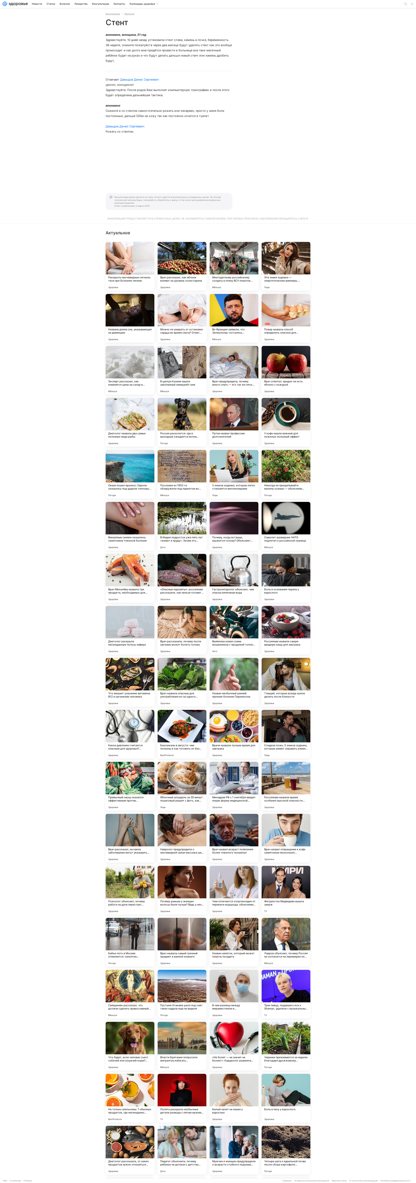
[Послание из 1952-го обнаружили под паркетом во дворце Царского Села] (182, 474)
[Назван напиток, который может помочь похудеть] (234, 942)
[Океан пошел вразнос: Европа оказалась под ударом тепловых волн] (130, 474)
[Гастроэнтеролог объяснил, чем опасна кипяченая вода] (234, 578)
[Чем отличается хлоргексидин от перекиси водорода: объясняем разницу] (234, 890)
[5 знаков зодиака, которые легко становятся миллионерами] (234, 474)
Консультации (113, 14)
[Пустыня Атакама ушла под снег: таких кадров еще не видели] (182, 994)
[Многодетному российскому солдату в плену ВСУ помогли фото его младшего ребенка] (234, 266)
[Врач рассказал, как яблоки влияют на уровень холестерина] (182, 266)
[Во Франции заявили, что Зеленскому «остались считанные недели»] (234, 318)
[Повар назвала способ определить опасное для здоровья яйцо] (286, 318)
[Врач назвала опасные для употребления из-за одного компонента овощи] (182, 682)
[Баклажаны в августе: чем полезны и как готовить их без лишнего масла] (182, 734)
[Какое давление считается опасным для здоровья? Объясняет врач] (130, 734)
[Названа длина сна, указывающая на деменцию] (130, 318)
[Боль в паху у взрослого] (286, 1098)
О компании (15, 1180)
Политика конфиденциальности (395, 1180)
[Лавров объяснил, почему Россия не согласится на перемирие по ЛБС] (286, 942)
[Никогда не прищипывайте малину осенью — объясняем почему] (286, 474)
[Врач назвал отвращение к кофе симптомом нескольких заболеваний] (286, 838)
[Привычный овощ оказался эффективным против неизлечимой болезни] (130, 786)
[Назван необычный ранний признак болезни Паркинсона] (234, 682)
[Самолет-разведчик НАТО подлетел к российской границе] (286, 526)
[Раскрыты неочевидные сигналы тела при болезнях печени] (130, 266)
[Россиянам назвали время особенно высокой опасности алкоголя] (286, 786)
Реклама (28, 1180)
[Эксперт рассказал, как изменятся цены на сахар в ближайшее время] (130, 370)
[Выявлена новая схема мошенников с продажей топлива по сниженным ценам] (234, 630)
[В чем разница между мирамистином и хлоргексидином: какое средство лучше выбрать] (234, 994)
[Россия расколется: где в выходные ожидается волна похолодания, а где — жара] (182, 422)
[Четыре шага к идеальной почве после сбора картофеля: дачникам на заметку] (286, 1150)
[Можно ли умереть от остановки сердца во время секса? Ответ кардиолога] (182, 318)
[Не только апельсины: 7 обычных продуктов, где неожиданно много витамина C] (130, 1098)
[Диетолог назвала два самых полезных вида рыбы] (130, 422)
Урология (129, 14)
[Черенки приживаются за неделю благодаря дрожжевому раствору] (286, 1046)
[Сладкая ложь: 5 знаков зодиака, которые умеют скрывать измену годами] (286, 734)
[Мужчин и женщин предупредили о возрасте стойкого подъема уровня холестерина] (234, 1150)
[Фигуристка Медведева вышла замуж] (286, 890)
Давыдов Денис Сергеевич (139, 79)
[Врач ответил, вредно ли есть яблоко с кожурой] (286, 370)
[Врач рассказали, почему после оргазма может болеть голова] (182, 630)
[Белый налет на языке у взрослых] (234, 1098)
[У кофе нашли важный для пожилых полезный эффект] (286, 422)
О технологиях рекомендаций (363, 1180)
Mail (5, 1180)
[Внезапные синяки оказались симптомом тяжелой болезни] (130, 526)
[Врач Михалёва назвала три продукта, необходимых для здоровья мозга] (130, 578)
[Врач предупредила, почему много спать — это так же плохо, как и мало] (234, 370)
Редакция (287, 1180)
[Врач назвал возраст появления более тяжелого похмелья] (234, 838)
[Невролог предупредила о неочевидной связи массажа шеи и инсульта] (182, 838)
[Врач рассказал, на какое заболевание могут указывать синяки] (130, 838)
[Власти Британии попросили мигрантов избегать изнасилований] (182, 1046)
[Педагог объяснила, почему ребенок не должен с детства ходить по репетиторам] (182, 1150)
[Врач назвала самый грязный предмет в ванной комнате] (182, 942)
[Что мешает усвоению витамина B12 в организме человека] (130, 682)
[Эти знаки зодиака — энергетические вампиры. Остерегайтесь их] (286, 266)
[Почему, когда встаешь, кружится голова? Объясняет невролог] (234, 526)
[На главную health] (17, 4)
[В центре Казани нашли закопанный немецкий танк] (182, 370)
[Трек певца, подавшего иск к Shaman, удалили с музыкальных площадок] (286, 994)
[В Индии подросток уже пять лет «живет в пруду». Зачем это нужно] (182, 526)
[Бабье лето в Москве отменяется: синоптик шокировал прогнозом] (130, 942)
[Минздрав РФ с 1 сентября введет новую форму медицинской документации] (234, 786)
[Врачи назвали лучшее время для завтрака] (234, 734)
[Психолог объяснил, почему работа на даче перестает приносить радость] (130, 890)
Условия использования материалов (311, 1180)
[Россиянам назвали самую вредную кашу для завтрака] (286, 630)
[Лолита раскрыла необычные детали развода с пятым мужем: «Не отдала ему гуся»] (182, 1098)
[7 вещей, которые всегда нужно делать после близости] (286, 682)
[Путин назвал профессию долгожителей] (234, 422)
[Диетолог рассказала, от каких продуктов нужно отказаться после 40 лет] (130, 1150)
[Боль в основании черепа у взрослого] (286, 578)
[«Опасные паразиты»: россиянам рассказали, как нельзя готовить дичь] (182, 578)
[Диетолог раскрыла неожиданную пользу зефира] (130, 630)
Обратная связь (339, 1180)
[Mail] (5, 4)
